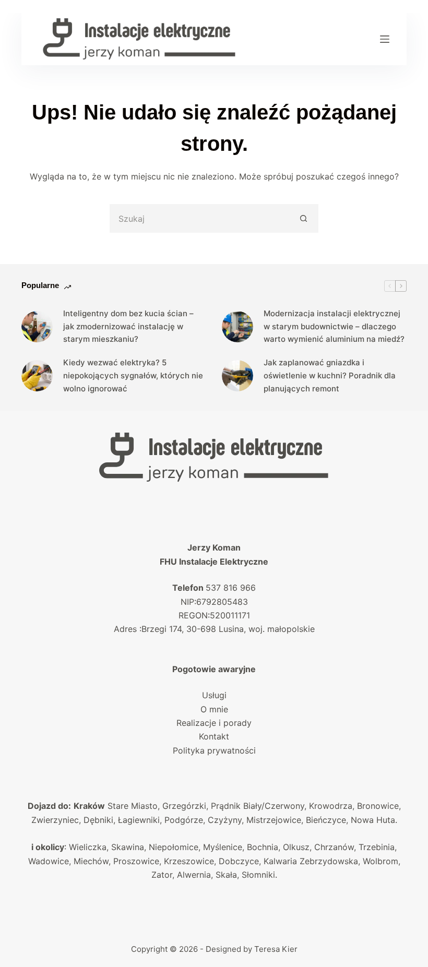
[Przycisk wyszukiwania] (304, 218)
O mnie (214, 709)
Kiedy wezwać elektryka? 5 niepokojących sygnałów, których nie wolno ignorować (133, 375)
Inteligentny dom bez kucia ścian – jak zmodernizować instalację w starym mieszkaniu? (128, 326)
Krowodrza (330, 806)
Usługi (214, 695)
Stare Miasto (133, 806)
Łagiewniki (139, 820)
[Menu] (384, 39)
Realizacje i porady (214, 723)
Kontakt (214, 736)
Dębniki (98, 820)
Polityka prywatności (214, 750)
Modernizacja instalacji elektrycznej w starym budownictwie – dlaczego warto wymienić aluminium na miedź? (334, 326)
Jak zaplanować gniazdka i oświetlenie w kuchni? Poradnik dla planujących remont (330, 375)
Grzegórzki (184, 806)
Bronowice (378, 806)
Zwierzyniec (55, 820)
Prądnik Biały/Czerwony (257, 806)
